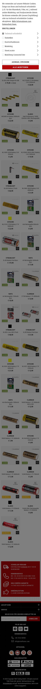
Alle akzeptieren (20, 67)
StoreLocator (10, 50)
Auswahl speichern (20, 62)
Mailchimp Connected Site (15, 54)
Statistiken (9, 37)
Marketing (9, 46)
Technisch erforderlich (13, 33)
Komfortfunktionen (12, 42)
